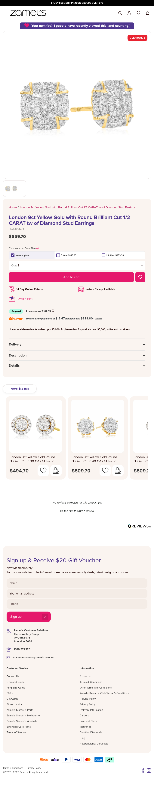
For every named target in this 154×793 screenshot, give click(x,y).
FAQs (10, 693)
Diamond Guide (16, 682)
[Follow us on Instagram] (149, 770)
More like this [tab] (20, 389)
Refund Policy (88, 698)
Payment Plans (88, 721)
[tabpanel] (77, 440)
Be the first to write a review (77, 511)
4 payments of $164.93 (38, 311)
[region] (77, 3)
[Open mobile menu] (6, 13)
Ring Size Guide (16, 687)
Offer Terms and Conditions (96, 687)
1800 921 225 (22, 649)
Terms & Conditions (91, 682)
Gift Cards (12, 698)
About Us (85, 676)
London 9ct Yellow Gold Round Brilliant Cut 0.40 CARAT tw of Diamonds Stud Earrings (94, 459)
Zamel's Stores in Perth (20, 710)
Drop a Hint (25, 299)
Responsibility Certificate (94, 743)
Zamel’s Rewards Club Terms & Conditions (104, 693)
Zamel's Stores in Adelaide (22, 721)
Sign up (16, 617)
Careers (84, 715)
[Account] (129, 13)
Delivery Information (91, 710)
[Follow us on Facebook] (143, 770)
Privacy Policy (88, 704)
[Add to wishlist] (140, 277)
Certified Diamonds (91, 732)
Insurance (85, 726)
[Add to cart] (56, 470)
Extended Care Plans (19, 726)
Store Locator (14, 704)
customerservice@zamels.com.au (33, 657)
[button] (77, 510)
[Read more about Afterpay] (53, 310)
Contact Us (13, 676)
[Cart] (147, 13)
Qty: (14, 265)
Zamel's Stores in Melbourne (23, 715)
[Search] (120, 13)
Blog (82, 738)
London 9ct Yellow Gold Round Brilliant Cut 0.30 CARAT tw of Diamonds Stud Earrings (32, 459)
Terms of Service (16, 732)
